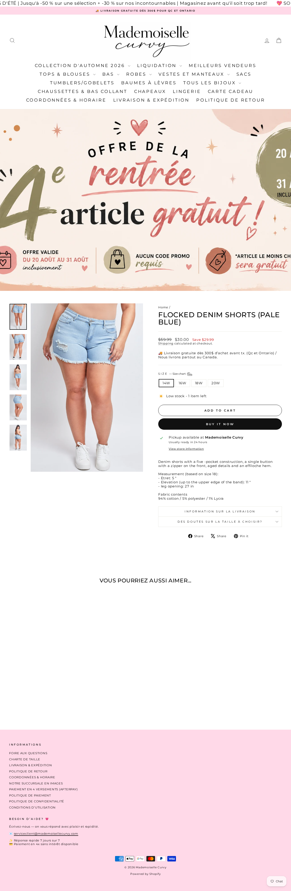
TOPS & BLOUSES (66, 74)
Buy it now (220, 424)
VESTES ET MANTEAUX (192, 74)
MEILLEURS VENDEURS (222, 65)
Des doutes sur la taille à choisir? (220, 521)
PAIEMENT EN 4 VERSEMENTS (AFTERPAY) (43, 789)
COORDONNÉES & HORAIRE (66, 100)
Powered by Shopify (145, 874)
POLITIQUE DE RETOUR (230, 100)
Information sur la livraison (220, 511)
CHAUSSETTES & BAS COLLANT (82, 91)
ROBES (137, 74)
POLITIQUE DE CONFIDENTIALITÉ (36, 801)
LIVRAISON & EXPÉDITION (151, 100)
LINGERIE (187, 91)
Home (163, 307)
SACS (243, 74)
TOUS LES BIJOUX (210, 82)
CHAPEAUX (150, 91)
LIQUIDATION (157, 65)
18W (199, 383)
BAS (109, 74)
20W (215, 383)
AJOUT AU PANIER (41, 686)
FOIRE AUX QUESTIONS (28, 753)
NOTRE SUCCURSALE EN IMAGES (36, 783)
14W (166, 383)
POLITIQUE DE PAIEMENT (30, 795)
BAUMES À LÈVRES (148, 82)
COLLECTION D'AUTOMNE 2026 (81, 65)
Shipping (165, 343)
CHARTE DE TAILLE (24, 759)
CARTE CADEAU (230, 91)
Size (172, 373)
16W (182, 383)
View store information (186, 448)
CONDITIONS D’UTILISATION (32, 807)
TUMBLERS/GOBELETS (82, 82)
